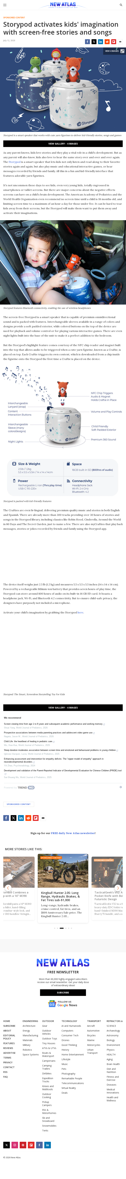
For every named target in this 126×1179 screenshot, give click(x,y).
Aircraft (91, 1025)
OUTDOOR (48, 1021)
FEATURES (9, 1043)
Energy (26, 1030)
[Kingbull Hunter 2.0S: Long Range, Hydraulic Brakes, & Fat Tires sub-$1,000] (63, 871)
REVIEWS (8, 1048)
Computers (67, 1030)
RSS (5, 1072)
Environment (113, 1044)
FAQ (5, 1076)
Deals (65, 1092)
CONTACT (9, 1067)
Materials (27, 1040)
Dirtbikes (47, 1073)
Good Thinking (69, 1044)
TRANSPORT (94, 1021)
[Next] (118, 888)
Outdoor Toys (49, 1038)
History (65, 1049)
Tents (45, 1130)
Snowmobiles (49, 1125)
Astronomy (112, 1035)
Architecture (29, 1025)
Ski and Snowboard (48, 1119)
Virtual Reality (69, 1088)
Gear (44, 1025)
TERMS (7, 1057)
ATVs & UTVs (49, 1048)
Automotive (93, 1030)
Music (65, 1064)
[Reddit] (107, 41)
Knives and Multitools (48, 1088)
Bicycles (91, 1035)
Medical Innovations (113, 1091)
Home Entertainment (73, 1054)
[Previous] (8, 888)
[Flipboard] (113, 41)
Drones (65, 1040)
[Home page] (63, 5)
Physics (111, 1049)
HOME (6, 1021)
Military (26, 1044)
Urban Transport (92, 1051)
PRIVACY (7, 1062)
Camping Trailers (47, 1067)
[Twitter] (94, 41)
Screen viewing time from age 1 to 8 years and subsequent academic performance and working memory (53, 724)
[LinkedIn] (100, 41)
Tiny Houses (48, 1043)
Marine (90, 1040)
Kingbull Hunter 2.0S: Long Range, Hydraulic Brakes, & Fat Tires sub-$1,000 (60, 896)
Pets (64, 1068)
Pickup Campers (47, 1103)
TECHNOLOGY (69, 1021)
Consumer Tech (70, 1035)
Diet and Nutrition (111, 1070)
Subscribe (63, 992)
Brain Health (113, 1064)
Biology (111, 1040)
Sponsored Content (14, 18)
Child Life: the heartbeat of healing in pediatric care (28, 741)
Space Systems (31, 1054)
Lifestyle (66, 1059)
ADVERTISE (9, 1052)
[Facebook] (87, 41)
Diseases (111, 1084)
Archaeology (113, 1030)
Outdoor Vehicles (46, 1032)
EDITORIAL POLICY (9, 1037)
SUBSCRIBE (9, 1025)
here (80, 612)
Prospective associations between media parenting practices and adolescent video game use (48, 732)
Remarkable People (72, 1078)
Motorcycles (93, 1044)
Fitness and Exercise (113, 1078)
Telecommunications (73, 1083)
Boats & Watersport (48, 1054)
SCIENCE (111, 1025)
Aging (110, 1059)
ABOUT (7, 1030)
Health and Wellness (112, 1099)
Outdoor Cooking (46, 1095)
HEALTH (111, 1054)
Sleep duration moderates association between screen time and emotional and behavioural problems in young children (60, 750)
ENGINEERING (30, 1021)
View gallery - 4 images (63, 143)
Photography (68, 1073)
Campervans (48, 1060)
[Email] (120, 41)
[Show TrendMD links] (120, 787)
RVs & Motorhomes (49, 1111)
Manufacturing (30, 1035)
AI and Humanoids (71, 1025)
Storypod (15, 161)
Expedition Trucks (47, 1080)
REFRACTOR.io (115, 1021)
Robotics (27, 1049)
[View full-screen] (122, 51)
